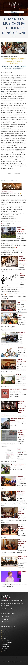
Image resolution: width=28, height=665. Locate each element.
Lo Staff (4, 634)
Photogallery (5, 646)
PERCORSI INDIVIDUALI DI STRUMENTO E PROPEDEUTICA (22, 260)
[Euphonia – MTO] (14, 4)
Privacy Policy (14, 658)
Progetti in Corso (8, 640)
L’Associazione (5, 632)
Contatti (4, 650)
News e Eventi (5, 644)
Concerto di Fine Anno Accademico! (21, 526)
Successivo (17, 174)
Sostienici (4, 648)
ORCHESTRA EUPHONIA (7, 191)
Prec (9, 174)
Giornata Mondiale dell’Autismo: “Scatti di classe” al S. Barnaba (22, 434)
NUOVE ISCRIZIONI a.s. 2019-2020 (21, 450)
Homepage (5, 629)
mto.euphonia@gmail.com (7, 608)
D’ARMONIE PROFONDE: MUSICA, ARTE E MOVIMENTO (21, 375)
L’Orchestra (5, 636)
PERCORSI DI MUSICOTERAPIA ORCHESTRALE (21, 229)
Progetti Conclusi (8, 642)
